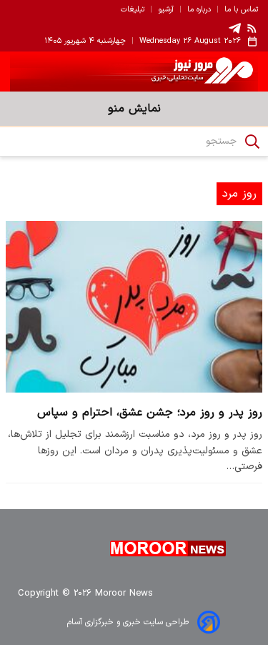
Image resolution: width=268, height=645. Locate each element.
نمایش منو (134, 108)
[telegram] (235, 28)
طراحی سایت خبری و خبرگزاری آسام (128, 622)
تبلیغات (132, 10)
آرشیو (166, 10)
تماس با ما (241, 10)
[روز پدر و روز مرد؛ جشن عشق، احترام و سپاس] (134, 307)
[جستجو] (252, 141)
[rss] (252, 28)
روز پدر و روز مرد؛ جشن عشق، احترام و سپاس (149, 412)
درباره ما (199, 10)
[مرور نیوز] (134, 71)
